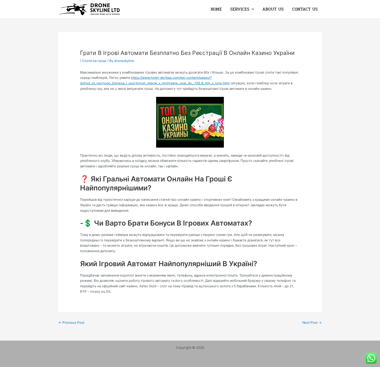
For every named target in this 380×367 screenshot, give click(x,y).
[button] (251, 9)
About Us (273, 9)
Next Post (312, 322)
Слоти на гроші (94, 61)
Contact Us (305, 9)
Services (239, 9)
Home (216, 9)
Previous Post (71, 322)
